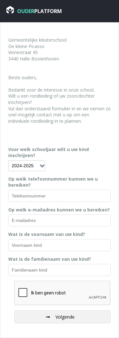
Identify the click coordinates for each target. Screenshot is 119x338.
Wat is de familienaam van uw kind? (49, 259)
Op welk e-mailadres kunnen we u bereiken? (59, 210)
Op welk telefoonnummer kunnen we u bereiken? (53, 182)
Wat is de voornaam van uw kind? (46, 234)
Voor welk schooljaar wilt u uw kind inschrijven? (48, 152)
